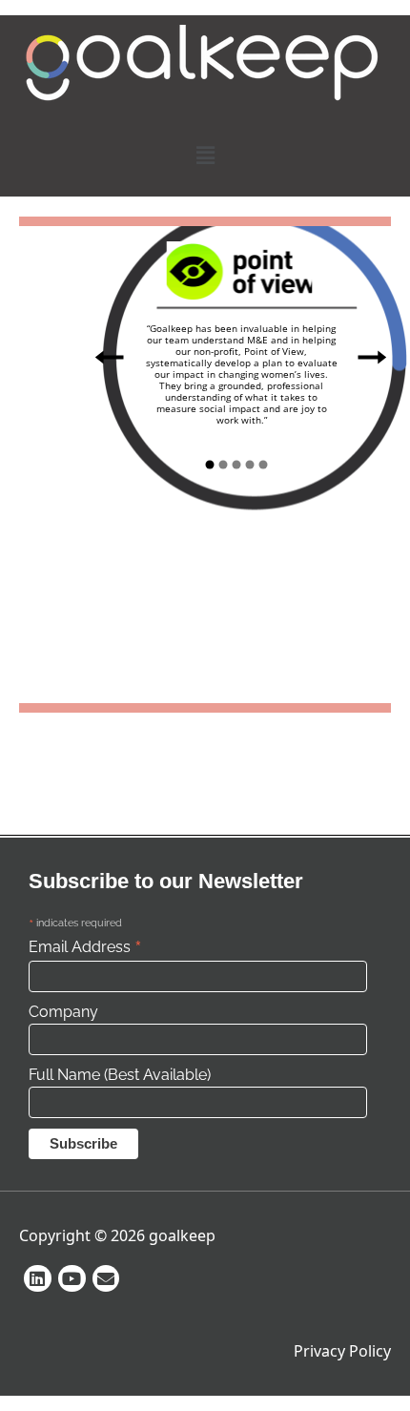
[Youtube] (72, 1279)
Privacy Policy (342, 1350)
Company (63, 1012)
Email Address (85, 946)
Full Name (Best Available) (120, 1075)
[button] (205, 155)
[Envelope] (106, 1279)
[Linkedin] (37, 1279)
